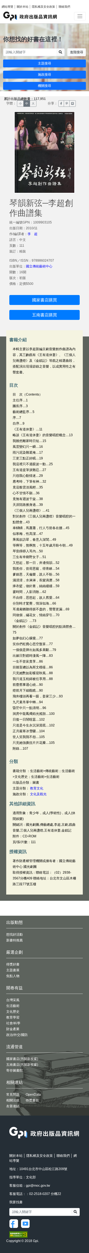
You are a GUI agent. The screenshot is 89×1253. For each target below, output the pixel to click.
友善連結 (12, 1106)
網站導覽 (7, 6)
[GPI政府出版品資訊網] (30, 16)
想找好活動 (14, 934)
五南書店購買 (44, 315)
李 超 (32, 234)
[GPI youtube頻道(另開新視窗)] (26, 1223)
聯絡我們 (64, 6)
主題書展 (12, 970)
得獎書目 (32, 1100)
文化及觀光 (38, 794)
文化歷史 (12, 1011)
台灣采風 (12, 1000)
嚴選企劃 (14, 952)
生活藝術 (12, 1006)
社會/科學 (13, 1023)
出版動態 (14, 922)
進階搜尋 (76, 52)
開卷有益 (14, 988)
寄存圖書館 (14, 1070)
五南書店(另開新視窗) (22, 1064)
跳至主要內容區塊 (11, 2)
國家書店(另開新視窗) (22, 1059)
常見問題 (12, 1094)
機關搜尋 (44, 85)
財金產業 (12, 1029)
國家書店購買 (44, 300)
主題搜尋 (44, 63)
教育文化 (36, 788)
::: (10, 1124)
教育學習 (12, 1017)
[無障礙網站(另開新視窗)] (18, 1234)
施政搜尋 (44, 74)
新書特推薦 (14, 940)
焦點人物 (12, 976)
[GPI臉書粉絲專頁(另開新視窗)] (14, 1223)
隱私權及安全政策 (43, 6)
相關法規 (12, 1100)
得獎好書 (12, 964)
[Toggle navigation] (80, 16)
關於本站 (22, 6)
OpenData (33, 1094)
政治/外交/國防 (17, 1035)
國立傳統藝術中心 (39, 266)
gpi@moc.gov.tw (38, 1185)
